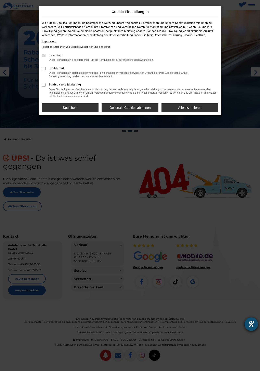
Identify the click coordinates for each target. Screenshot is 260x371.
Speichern (70, 107)
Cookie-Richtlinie (194, 35)
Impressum (49, 41)
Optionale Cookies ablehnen (130, 107)
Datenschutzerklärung (168, 35)
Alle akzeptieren (190, 107)
